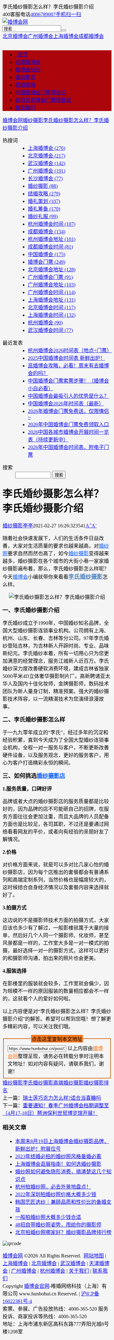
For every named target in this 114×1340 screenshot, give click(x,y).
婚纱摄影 (33, 120)
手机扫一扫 (68, 14)
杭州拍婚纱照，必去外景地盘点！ (53, 1186)
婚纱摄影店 (51, 776)
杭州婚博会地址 (51, 239)
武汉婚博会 (46, 163)
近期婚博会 (28, 62)
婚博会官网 (36, 1286)
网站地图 (94, 1255)
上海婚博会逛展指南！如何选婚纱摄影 (58, 1164)
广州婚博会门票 (50, 277)
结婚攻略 (25, 85)
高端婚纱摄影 (68, 1082)
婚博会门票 (46, 262)
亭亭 (28, 525)
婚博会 (20, 577)
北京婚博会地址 (51, 269)
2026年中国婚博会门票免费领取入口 (68, 424)
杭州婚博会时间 (51, 224)
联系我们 (25, 107)
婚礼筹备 (44, 209)
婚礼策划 (44, 201)
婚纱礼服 (43, 216)
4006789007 (43, 14)
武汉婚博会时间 (50, 330)
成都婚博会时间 (50, 246)
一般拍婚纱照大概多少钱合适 (48, 1217)
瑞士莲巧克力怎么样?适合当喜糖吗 (62, 1098)
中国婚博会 (46, 254)
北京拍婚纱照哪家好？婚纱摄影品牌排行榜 (63, 1232)
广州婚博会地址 (51, 284)
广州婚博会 (40, 36)
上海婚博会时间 (51, 315)
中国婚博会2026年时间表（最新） (66, 403)
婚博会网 (13, 120)
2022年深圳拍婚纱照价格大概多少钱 (55, 1194)
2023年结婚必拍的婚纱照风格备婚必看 (58, 1156)
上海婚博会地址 (51, 300)
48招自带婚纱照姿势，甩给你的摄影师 (58, 1224)
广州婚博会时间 (51, 292)
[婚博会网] (15, 22)
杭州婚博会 (45, 322)
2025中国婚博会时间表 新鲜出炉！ (66, 358)
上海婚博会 (66, 36)
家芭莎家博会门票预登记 (43, 100)
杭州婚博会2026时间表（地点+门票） (70, 350)
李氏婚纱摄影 (38, 1082)
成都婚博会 (91, 36)
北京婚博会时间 (51, 307)
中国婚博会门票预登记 (40, 92)
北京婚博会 (15, 36)
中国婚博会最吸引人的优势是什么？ (68, 396)
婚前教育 (25, 77)
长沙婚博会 (45, 178)
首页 (21, 54)
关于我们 (79, 1271)
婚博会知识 (28, 69)
